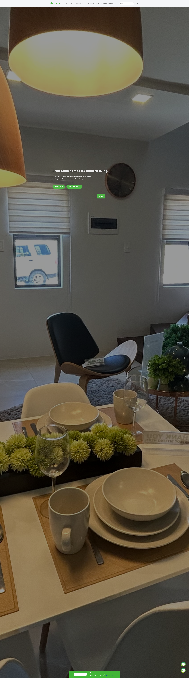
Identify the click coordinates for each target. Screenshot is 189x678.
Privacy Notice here (109, 675)
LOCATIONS (90, 3)
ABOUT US (69, 3)
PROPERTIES (79, 3)
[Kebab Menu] (137, 3)
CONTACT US (112, 3)
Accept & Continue (80, 674)
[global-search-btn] (131, 3)
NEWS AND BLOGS (101, 3)
